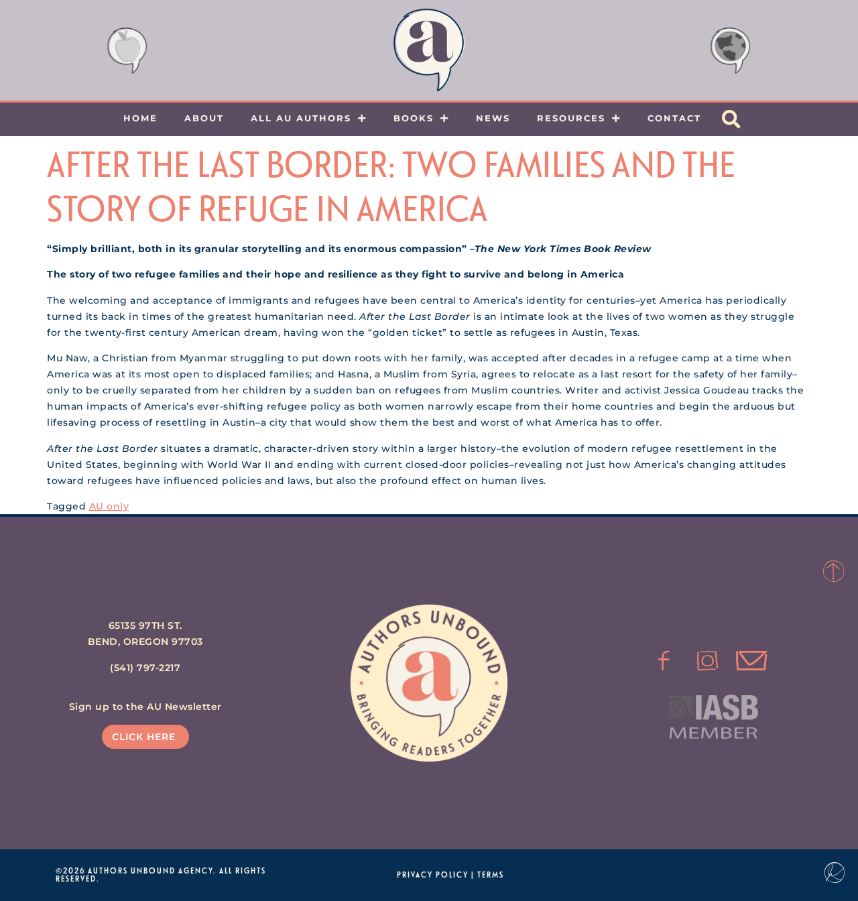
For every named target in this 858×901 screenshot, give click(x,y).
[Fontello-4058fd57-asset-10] (751, 661)
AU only (109, 506)
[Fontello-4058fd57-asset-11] (664, 661)
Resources (571, 118)
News (493, 118)
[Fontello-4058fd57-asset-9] (708, 661)
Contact (674, 118)
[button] (731, 119)
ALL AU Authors (301, 118)
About (204, 118)
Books (413, 118)
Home (140, 118)
